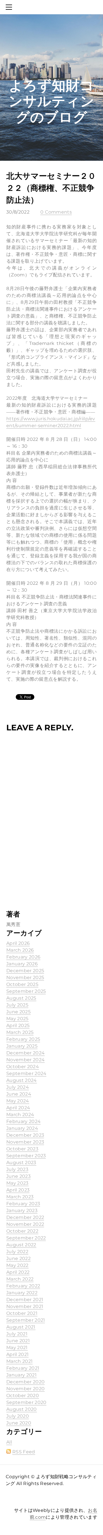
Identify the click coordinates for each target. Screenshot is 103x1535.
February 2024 (23, 1121)
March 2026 (20, 950)
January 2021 (21, 1375)
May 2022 (17, 1265)
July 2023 (17, 1169)
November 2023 (25, 1142)
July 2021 (16, 1334)
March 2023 (19, 1197)
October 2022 (22, 1231)
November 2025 (25, 977)
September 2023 (26, 1155)
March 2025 (19, 1032)
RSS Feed (23, 1451)
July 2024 (17, 1087)
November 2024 (25, 1059)
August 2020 (21, 1409)
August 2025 (21, 998)
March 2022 (19, 1279)
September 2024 (26, 1073)
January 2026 (22, 964)
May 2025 (17, 1018)
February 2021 (22, 1368)
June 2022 (18, 1258)
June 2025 (18, 1011)
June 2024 (18, 1094)
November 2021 (24, 1306)
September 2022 (26, 1238)
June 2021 (18, 1340)
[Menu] (10, 7)
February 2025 (23, 1039)
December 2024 (25, 1053)
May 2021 (17, 1347)
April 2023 (17, 1190)
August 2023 (21, 1162)
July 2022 (17, 1251)
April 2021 (17, 1354)
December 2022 (25, 1217)
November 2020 (25, 1388)
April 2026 (18, 943)
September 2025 (26, 991)
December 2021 (24, 1299)
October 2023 (22, 1149)
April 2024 (18, 1107)
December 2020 (25, 1382)
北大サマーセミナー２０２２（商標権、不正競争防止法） (51, 188)
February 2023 (23, 1203)
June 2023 (18, 1176)
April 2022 (17, 1272)
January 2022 (21, 1292)
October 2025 (22, 984)
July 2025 (17, 1005)
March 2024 (20, 1114)
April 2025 (17, 1025)
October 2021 (21, 1313)
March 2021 (19, 1361)
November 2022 (25, 1224)
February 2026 (23, 957)
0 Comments (56, 212)
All (9, 1442)
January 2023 (21, 1210)
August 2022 (21, 1244)
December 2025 (25, 970)
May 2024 (17, 1101)
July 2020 (17, 1416)
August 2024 (21, 1080)
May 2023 (17, 1183)
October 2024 (22, 1066)
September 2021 (25, 1320)
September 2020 (26, 1402)
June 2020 (18, 1423)
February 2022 (23, 1286)
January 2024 (22, 1128)
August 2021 (20, 1327)
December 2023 (25, 1135)
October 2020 (22, 1395)
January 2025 (21, 1046)
